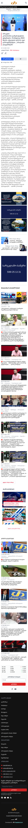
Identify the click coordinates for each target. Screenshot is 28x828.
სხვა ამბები (4, 715)
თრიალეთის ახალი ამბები (9, 733)
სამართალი (4, 627)
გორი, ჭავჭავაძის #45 (9, 771)
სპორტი (3, 709)
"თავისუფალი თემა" (16, 359)
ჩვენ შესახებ (5, 758)
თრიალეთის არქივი (7, 736)
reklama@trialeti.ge (8, 768)
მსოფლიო (4, 712)
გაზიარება (8, 59)
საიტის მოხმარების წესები (14, 815)
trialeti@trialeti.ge (7, 765)
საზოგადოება (15, 328)
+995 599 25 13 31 (8, 777)
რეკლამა (3, 579)
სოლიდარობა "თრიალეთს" (8, 330)
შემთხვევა (13, 409)
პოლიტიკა (16, 50)
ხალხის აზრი (5, 729)
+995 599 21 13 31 (7, 774)
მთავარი (8, 9)
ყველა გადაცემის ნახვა (14, 528)
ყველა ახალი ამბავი (8, 482)
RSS (11, 50)
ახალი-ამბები (16, 9)
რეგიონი (22, 328)
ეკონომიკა (4, 702)
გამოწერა (14, 684)
